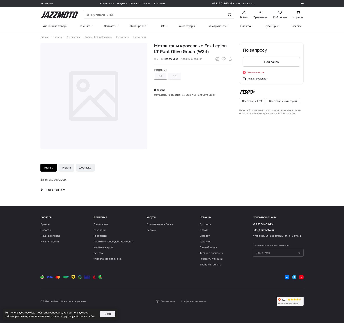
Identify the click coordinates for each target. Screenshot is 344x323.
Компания (100, 217)
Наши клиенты (49, 241)
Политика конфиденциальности (113, 241)
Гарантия (205, 241)
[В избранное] (224, 59)
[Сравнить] (217, 59)
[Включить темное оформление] (302, 3)
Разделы (46, 217)
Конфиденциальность (193, 301)
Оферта (98, 252)
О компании (100, 224)
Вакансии (99, 229)
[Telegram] (294, 277)
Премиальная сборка (159, 224)
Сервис (151, 229)
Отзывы (48, 167)
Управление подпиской (107, 258)
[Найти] (229, 15)
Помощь (205, 217)
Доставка (85, 167)
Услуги (151, 217)
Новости (45, 229)
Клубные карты (103, 247)
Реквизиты (100, 235)
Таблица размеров (211, 252)
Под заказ (271, 62)
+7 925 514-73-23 (222, 3)
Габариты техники (211, 258)
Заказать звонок (245, 3)
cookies (29, 312)
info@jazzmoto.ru (263, 229)
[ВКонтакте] (287, 277)
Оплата (66, 167)
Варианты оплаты (211, 264)
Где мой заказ (208, 247)
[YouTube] (301, 277)
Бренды (45, 224)
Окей (107, 313)
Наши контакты (50, 235)
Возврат (205, 235)
